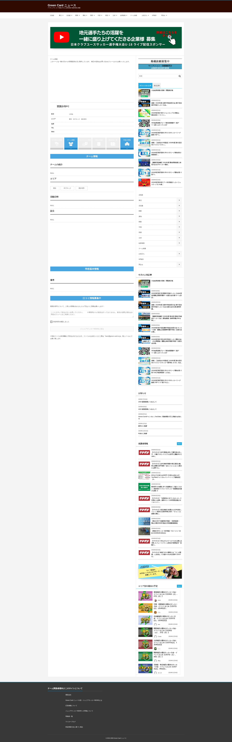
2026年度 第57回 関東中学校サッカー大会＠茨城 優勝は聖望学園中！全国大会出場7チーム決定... (166, 295)
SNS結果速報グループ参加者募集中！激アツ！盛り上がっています (165, 124)
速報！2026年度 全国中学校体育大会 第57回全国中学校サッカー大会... (166, 104)
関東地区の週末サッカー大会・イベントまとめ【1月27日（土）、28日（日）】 (165, 655)
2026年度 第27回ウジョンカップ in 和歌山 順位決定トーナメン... (166, 114)
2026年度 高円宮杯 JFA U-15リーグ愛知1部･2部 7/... (166, 173)
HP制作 (154, 15)
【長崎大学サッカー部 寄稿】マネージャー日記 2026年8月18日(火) (166, 532)
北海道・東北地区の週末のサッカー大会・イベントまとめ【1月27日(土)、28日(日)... (165, 667)
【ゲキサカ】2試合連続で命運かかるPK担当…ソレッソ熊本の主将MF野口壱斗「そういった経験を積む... (166, 512)
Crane (159, 636)
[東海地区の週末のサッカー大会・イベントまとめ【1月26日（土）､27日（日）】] (145, 596)
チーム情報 (71, 140)
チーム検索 (133, 15)
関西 (91, 15)
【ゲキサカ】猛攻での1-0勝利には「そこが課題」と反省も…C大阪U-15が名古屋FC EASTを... (166, 554)
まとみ (160, 672)
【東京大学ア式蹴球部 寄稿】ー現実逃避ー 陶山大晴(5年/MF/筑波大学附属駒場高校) (166, 522)
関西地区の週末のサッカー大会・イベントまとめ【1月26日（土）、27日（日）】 (165, 630)
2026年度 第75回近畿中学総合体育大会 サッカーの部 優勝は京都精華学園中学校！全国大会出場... (166, 330)
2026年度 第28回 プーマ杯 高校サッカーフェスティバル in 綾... (166, 183)
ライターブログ (70, 722)
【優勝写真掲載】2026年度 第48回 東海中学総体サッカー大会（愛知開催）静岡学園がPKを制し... (166, 318)
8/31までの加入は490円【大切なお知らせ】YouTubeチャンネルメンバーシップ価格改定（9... (165, 477)
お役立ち (144, 15)
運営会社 (68, 695)
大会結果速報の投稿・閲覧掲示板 (162, 90)
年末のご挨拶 (142, 433)
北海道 (52, 15)
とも (159, 612)
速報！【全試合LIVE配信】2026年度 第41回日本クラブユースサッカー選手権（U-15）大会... (166, 362)
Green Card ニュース (62, 5)
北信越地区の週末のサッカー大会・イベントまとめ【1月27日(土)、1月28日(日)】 (165, 618)
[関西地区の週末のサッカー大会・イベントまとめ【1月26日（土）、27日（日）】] (145, 632)
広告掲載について (71, 705)
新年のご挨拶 (142, 426)
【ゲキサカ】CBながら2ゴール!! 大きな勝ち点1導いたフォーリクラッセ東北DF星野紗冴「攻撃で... (166, 543)
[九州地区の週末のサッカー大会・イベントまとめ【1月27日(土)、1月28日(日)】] (145, 644)
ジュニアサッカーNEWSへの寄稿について (79, 711)
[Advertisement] (92, 83)
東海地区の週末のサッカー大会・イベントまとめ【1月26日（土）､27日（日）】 (166, 594)
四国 (106, 15)
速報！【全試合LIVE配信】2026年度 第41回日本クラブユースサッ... (166, 144)
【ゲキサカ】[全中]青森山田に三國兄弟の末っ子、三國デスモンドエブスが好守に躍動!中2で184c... (166, 454)
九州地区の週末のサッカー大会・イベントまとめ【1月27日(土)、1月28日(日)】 (165, 643)
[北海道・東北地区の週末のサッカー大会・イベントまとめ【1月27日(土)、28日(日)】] (145, 668)
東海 (84, 15)
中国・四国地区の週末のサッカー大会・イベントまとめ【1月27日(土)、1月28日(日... (165, 606)
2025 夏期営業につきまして (147, 409)
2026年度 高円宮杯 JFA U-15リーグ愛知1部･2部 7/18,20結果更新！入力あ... (166, 371)
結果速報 (123, 15)
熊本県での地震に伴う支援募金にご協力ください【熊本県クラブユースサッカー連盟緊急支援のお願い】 (166, 489)
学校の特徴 (127, 140)
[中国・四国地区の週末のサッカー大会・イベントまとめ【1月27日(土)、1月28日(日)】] (145, 608)
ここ (159, 648)
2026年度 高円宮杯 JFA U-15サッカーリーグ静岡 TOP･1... (166, 134)
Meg (159, 660)
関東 (76, 15)
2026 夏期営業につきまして (147, 402)
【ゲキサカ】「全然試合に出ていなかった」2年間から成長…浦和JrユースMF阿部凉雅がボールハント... (166, 500)
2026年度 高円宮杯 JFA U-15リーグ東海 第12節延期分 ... (166, 154)
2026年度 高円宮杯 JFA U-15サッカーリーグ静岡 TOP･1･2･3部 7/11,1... (166, 381)
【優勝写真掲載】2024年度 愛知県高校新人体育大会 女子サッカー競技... (166, 163)
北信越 (68, 15)
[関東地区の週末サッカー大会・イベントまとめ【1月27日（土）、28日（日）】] (145, 656)
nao (159, 624)
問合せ (163, 15)
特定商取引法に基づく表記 (74, 727)
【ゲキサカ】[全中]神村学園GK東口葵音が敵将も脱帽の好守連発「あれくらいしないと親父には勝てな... (166, 466)
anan (159, 600)
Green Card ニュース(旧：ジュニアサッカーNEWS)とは (83, 700)
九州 (114, 15)
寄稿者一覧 (69, 716)
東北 (60, 15)
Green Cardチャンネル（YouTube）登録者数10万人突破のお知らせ (159, 417)
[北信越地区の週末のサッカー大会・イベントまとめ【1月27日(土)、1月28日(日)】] (145, 620)
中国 (99, 15)
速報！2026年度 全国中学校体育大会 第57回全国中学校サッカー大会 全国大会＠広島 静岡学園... (166, 307)
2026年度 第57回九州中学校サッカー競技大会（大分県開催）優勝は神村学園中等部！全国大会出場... (166, 341)
